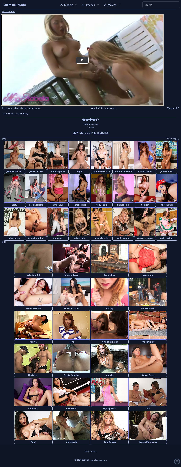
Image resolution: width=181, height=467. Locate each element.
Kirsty (14, 204)
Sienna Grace (148, 375)
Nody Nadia (101, 204)
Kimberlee (33, 408)
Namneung (147, 275)
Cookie (145, 204)
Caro (148, 408)
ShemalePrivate (15, 5)
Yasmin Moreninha (148, 442)
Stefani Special (58, 171)
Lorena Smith (147, 308)
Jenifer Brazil (167, 171)
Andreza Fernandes (123, 171)
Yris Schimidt (147, 341)
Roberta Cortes (71, 308)
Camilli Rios (109, 275)
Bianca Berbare (33, 308)
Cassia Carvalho (71, 375)
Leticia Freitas (36, 204)
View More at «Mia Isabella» (90, 133)
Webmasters (90, 451)
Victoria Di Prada (110, 341)
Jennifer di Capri (14, 171)
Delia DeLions (166, 238)
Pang (33, 441)
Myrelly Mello (109, 408)
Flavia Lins (33, 375)
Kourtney (57, 238)
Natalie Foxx (80, 204)
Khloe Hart (71, 408)
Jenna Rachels (36, 171)
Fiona (71, 341)
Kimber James (145, 171)
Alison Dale (79, 238)
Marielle (110, 375)
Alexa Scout (14, 238)
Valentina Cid (33, 275)
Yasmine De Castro (101, 171)
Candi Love (57, 204)
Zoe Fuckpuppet (145, 238)
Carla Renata (123, 238)
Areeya (33, 341)
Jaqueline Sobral (36, 238)
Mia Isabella (8, 11)
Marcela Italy (101, 238)
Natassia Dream (71, 275)
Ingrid (80, 171)
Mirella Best (167, 204)
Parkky (109, 308)
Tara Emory (34, 107)
